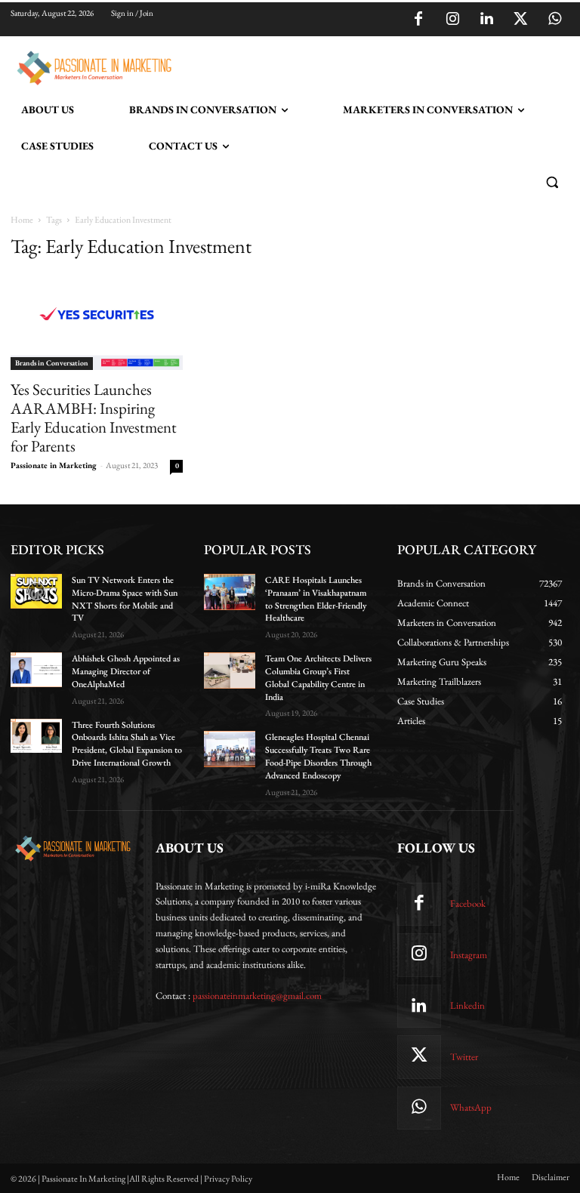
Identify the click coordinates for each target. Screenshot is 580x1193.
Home (22, 220)
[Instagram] (452, 20)
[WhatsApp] (554, 20)
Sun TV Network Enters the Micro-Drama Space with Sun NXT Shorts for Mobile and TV (124, 599)
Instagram (468, 954)
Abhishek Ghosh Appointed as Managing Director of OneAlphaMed (126, 671)
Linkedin (467, 1005)
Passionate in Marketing (54, 465)
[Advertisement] (353, 65)
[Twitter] (520, 20)
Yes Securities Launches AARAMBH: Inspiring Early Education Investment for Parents (94, 417)
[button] (551, 182)
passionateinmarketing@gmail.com (257, 995)
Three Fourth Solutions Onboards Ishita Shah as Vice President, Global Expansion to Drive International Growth (127, 744)
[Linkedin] (486, 20)
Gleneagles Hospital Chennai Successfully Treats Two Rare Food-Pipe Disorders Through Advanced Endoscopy (318, 756)
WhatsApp (471, 1107)
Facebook (468, 903)
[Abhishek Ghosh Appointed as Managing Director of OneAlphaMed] (36, 669)
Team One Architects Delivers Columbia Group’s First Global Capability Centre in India (318, 677)
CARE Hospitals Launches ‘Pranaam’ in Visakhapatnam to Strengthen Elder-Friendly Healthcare (315, 599)
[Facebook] (418, 20)
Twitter (464, 1056)
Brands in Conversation (51, 363)
